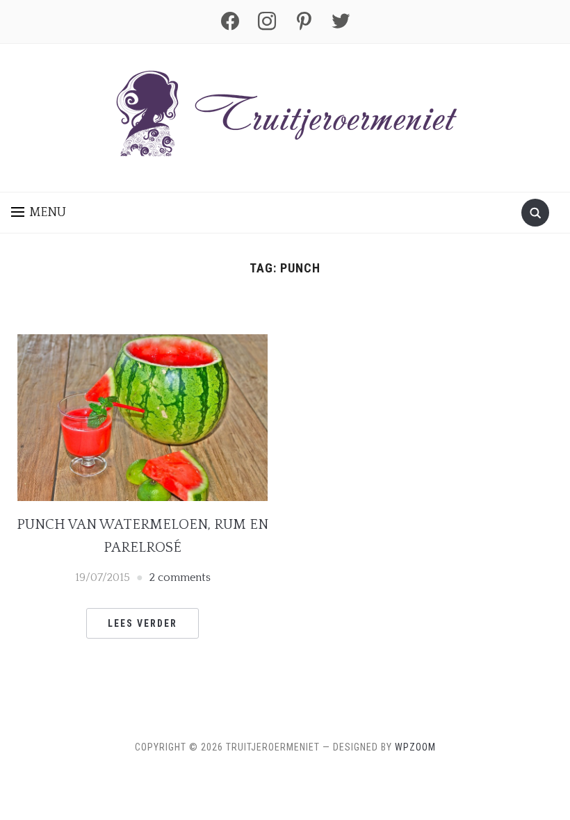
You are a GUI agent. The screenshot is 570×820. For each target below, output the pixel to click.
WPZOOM (415, 747)
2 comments (180, 577)
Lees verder (142, 623)
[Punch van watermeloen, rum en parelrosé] (142, 416)
